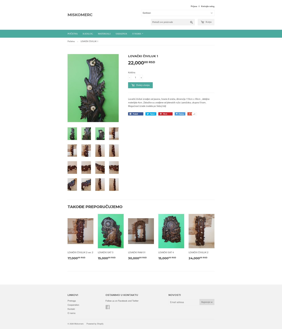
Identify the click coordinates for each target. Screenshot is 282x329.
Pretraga (72, 300)
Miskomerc (80, 14)
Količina (131, 72)
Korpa (208, 22)
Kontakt (71, 308)
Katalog (88, 34)
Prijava (194, 6)
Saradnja (121, 34)
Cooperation (73, 304)
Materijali (104, 34)
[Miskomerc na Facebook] (107, 307)
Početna (73, 34)
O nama (137, 34)
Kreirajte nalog (207, 6)
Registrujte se (207, 302)
